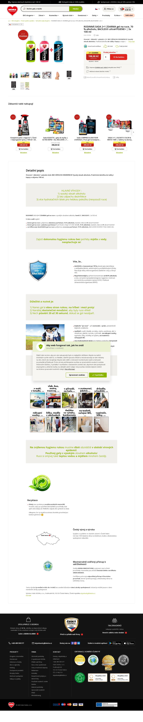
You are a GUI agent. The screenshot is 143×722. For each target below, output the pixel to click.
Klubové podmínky (37, 687)
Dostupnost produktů (16, 670)
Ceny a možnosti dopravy (39, 668)
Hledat (76, 9)
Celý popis (131, 41)
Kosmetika (53, 15)
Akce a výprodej (15, 665)
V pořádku (98, 375)
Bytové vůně (67, 15)
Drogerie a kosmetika (16, 656)
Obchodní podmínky (37, 656)
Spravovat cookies (77, 375)
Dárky (94, 15)
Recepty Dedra (14, 673)
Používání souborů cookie (39, 681)
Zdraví (41, 15)
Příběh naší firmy (36, 662)
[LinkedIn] (78, 643)
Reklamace (34, 670)
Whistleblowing (36, 695)
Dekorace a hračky (15, 662)
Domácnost (82, 15)
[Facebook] (72, 643)
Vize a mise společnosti (38, 665)
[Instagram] (75, 643)
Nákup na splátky (15, 679)
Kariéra (33, 684)
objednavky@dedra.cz (87, 593)
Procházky (106, 15)
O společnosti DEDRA (38, 659)
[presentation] (9, 132)
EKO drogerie (28, 15)
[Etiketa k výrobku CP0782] (69, 75)
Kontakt (28, 595)
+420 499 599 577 (17, 643)
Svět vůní (129, 15)
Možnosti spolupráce (16, 676)
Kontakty (34, 673)
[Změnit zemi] (96, 9)
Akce (118, 15)
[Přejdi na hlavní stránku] (12, 11)
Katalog (12, 668)
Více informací (70, 369)
